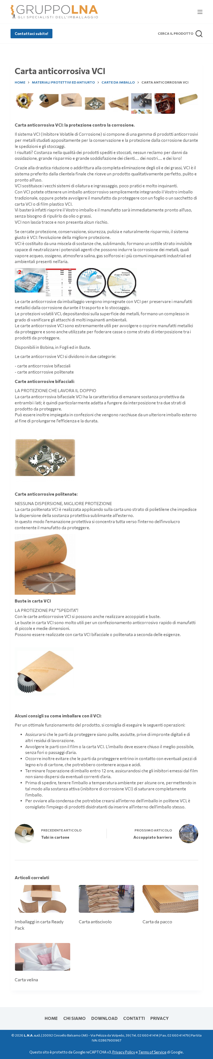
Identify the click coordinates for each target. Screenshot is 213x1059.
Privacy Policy (123, 1052)
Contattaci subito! (31, 33)
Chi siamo (74, 1018)
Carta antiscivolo (95, 921)
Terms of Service (152, 1052)
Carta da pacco (157, 921)
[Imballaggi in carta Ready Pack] (42, 899)
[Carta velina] (42, 957)
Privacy (159, 1018)
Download (104, 1018)
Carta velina (26, 979)
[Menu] (199, 11)
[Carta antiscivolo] (106, 899)
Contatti (134, 1018)
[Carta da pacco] (170, 899)
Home (51, 1018)
